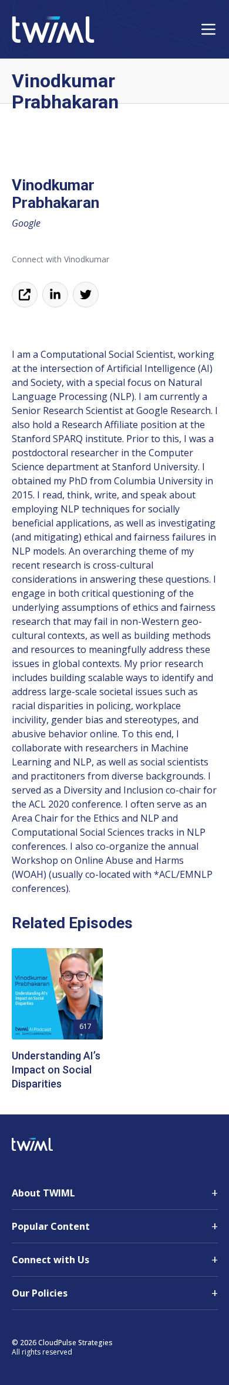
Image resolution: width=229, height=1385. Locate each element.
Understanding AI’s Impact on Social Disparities (56, 1069)
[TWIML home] (53, 29)
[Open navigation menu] (208, 29)
